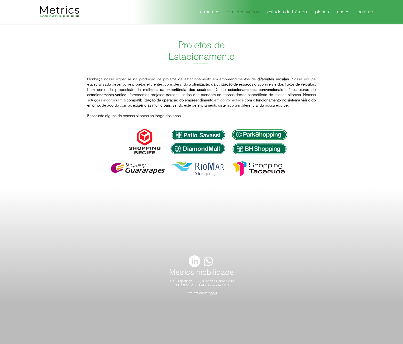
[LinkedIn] (194, 261)
